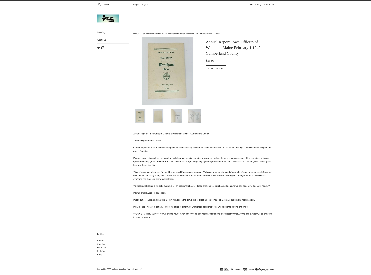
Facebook (101, 247)
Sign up (145, 4)
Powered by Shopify (134, 269)
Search (100, 240)
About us (101, 39)
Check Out (269, 4)
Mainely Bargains (119, 269)
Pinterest (101, 250)
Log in (136, 4)
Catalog (101, 32)
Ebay (99, 254)
